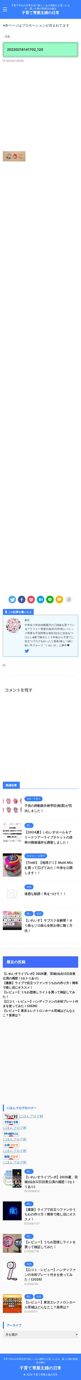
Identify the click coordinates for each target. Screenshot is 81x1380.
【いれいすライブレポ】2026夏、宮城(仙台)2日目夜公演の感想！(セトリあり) (51, 1182)
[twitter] (12, 599)
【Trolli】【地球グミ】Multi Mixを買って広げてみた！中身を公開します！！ (48, 868)
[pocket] (31, 599)
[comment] (59, 599)
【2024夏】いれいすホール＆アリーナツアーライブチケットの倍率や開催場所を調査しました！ (48, 837)
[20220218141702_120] (40, 599)
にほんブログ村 (31, 1116)
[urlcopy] (69, 599)
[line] (50, 599)
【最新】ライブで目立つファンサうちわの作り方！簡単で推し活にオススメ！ (50, 1214)
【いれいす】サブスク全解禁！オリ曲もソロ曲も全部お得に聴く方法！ (48, 925)
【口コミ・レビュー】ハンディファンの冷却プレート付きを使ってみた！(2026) (50, 1274)
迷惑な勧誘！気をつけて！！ (45, 894)
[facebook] (21, 599)
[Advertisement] (40, 106)
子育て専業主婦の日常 (40, 12)
